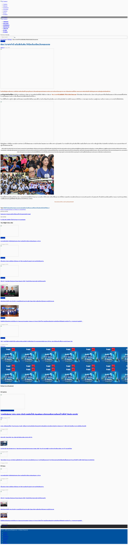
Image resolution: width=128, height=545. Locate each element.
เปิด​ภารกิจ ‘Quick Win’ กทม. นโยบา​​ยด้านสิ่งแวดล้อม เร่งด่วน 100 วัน (16, 437)
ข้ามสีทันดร (28, 208)
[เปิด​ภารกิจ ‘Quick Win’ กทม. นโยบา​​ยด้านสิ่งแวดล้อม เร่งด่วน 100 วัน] (4, 434)
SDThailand (8, 208)
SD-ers (4, 12)
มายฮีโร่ (33, 208)
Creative (5, 11)
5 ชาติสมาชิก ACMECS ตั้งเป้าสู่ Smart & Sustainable (13, 219)
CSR (4, 208)
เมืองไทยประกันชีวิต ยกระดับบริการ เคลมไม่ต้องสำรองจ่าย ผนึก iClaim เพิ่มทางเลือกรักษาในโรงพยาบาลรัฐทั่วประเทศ (27, 301)
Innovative (5, 9)
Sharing (13, 208)
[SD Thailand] (4, 1)
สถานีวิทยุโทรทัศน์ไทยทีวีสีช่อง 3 (42, 208)
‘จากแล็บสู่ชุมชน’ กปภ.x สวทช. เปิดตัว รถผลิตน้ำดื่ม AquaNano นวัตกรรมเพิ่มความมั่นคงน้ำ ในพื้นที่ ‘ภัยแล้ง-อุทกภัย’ (39, 414)
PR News (5, 14)
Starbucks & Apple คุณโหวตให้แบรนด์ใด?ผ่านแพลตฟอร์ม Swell (16, 214)
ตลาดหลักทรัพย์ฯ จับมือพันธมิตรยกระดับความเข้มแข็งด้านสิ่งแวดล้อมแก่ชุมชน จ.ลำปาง (21, 241)
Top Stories (10, 410)
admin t (2, 47)
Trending (5, 4)
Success (17, 208)
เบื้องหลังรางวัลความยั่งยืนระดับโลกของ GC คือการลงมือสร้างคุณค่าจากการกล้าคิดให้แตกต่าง (22, 261)
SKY (1, 418)
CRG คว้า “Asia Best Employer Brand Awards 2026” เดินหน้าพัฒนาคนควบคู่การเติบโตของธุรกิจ (23, 281)
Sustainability (22, 208)
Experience (5, 7)
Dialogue (5, 5)
